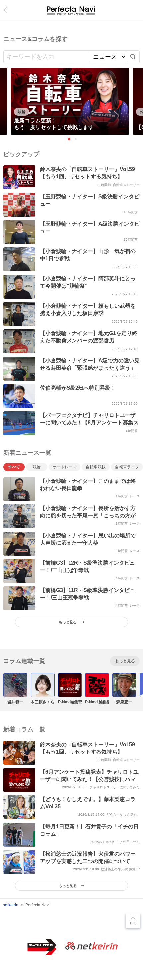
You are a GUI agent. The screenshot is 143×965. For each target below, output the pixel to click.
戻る (7, 10)
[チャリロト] (71, 10)
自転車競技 (96, 467)
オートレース (64, 467)
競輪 (37, 467)
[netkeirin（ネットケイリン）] (91, 946)
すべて (14, 467)
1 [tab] (69, 139)
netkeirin (10, 905)
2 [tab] (76, 139)
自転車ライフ (127, 467)
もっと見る (125, 661)
